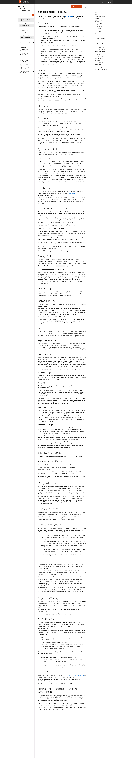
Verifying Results (99, 54)
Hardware (97, 12)
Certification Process (26, 37)
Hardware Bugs (100, 43)
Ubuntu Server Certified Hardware (24, 20)
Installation (97, 18)
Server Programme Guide (26, 23)
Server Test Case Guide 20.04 (24, 61)
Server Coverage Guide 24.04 (24, 54)
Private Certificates (99, 56)
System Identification (100, 16)
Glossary (23, 39)
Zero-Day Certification (100, 58)
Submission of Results (100, 51)
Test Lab (97, 10)
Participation (24, 32)
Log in (109, 2)
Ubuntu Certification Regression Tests (24, 72)
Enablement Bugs (101, 49)
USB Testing (97, 33)
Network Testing (99, 34)
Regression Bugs (101, 47)
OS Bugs (99, 45)
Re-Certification (98, 64)
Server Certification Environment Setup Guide (24, 46)
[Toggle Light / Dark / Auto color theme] (86, 7)
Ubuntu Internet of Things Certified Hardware (25, 68)
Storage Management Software (100, 30)
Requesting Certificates (100, 53)
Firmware (97, 14)
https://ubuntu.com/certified (76, 675)
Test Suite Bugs (100, 41)
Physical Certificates (99, 66)
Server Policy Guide (24, 25)
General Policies (25, 35)
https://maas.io (73, 193)
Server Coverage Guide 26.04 (24, 50)
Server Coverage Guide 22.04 (24, 57)
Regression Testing (99, 62)
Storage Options (98, 26)
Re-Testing (97, 60)
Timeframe (97, 9)
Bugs (96, 36)
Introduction (24, 27)
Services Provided (25, 30)
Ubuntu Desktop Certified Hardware (25, 64)
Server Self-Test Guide (25, 42)
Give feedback (76, 6)
